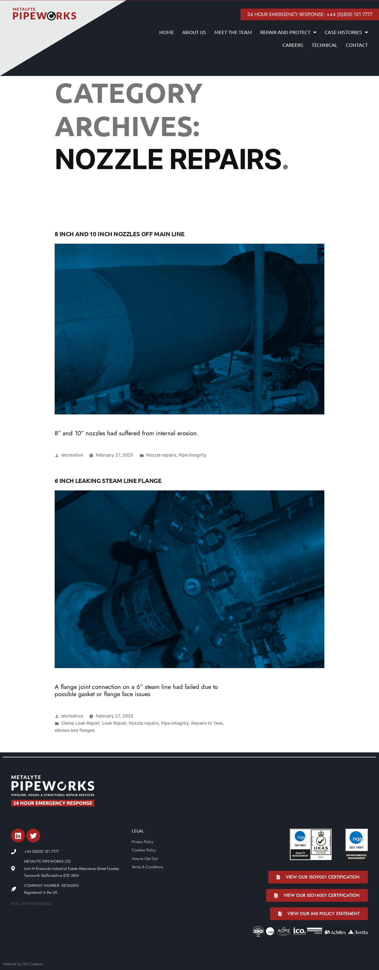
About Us (194, 32)
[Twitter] (33, 835)
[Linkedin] (18, 835)
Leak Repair (114, 723)
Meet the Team (233, 32)
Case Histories (343, 32)
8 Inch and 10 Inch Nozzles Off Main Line (120, 234)
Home (166, 32)
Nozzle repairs (161, 455)
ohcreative (72, 455)
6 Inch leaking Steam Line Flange (108, 480)
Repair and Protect (285, 32)
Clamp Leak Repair (80, 723)
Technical (324, 45)
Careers (292, 45)
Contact (357, 45)
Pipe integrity (192, 455)
